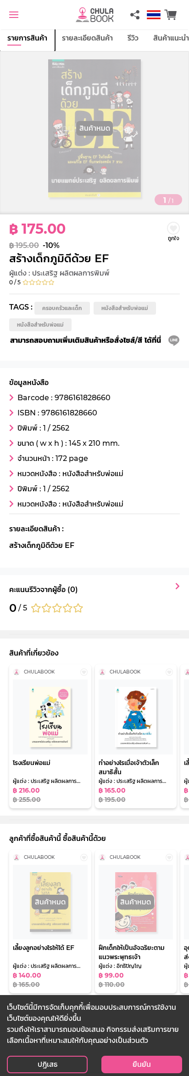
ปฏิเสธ (47, 1064)
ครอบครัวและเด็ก (62, 308)
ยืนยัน (142, 1064)
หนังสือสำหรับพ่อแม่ (124, 308)
